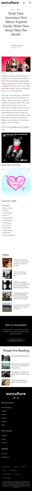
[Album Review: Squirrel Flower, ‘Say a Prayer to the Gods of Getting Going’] (6, 366)
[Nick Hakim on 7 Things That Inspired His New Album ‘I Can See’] (6, 374)
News (18, 9)
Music (13, 9)
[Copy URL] (22, 41)
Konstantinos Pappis (17, 45)
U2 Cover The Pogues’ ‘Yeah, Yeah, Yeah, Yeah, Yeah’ (20, 273)
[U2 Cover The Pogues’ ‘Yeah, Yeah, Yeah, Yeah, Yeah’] (7, 274)
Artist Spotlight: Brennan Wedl (20, 356)
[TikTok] (17, 397)
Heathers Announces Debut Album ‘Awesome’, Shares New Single (21, 307)
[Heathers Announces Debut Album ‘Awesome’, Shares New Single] (7, 307)
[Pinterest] (14, 41)
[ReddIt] (18, 41)
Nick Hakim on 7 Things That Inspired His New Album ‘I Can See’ (20, 374)
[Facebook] (11, 41)
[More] (25, 41)
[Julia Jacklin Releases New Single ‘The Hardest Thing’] (6, 382)
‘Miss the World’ (10, 88)
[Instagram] (14, 397)
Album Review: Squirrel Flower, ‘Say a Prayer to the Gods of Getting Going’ (20, 366)
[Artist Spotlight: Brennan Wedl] (6, 358)
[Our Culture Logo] (10, 2)
